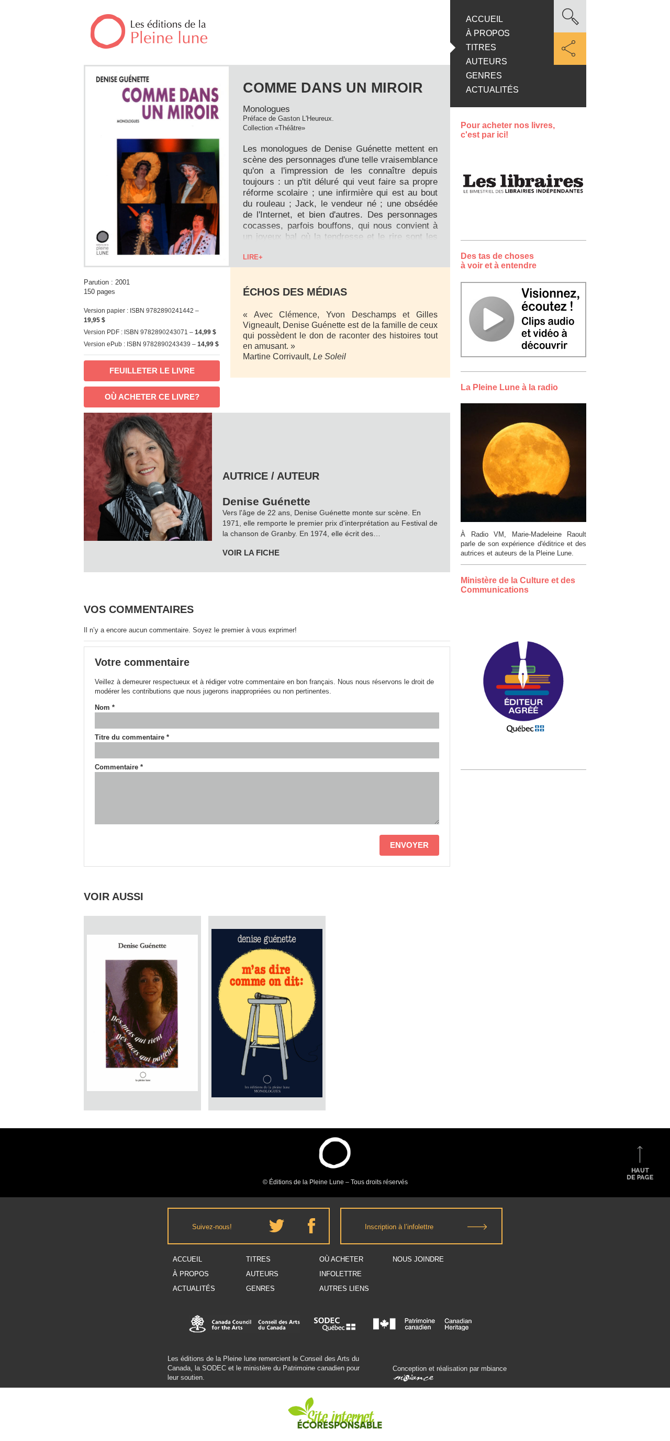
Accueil (484, 19)
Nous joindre (418, 1259)
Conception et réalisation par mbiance (450, 1368)
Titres (481, 47)
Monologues (266, 109)
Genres (484, 75)
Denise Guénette (142, 982)
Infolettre (340, 1274)
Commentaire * (119, 767)
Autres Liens (344, 1288)
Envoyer (409, 845)
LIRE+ (253, 257)
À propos (488, 33)
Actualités (492, 89)
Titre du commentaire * (132, 737)
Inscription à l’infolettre (399, 1227)
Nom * (105, 707)
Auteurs (486, 61)
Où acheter (341, 1259)
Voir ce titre (143, 1090)
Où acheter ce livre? (152, 396)
